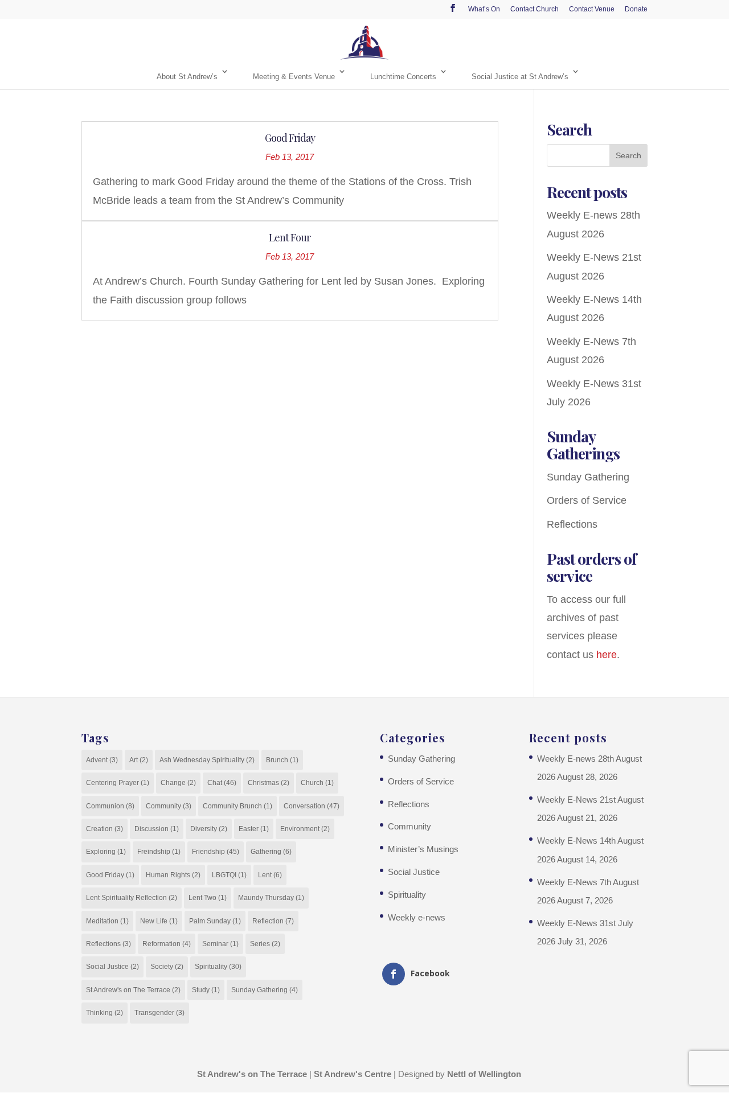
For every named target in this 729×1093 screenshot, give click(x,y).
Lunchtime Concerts (403, 76)
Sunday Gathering (588, 477)
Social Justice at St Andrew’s (520, 76)
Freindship (159, 852)
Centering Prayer (117, 783)
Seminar (220, 944)
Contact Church (534, 9)
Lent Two (208, 898)
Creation (104, 829)
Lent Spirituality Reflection (131, 898)
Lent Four (289, 237)
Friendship (215, 852)
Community (168, 806)
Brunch (282, 760)
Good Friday (290, 138)
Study (206, 990)
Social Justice (112, 967)
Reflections (572, 524)
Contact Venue (592, 9)
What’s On (484, 9)
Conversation (311, 806)
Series (265, 944)
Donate (636, 9)
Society (166, 967)
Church (317, 783)
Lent (270, 875)
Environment (305, 829)
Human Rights (173, 875)
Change (178, 783)
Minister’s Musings (423, 849)
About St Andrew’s (187, 76)
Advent (102, 760)
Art (138, 760)
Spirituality (218, 967)
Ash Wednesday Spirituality (207, 760)
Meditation (107, 921)
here (606, 654)
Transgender (159, 1013)
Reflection (273, 921)
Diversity (208, 829)
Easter (254, 829)
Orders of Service (586, 500)
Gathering (271, 852)
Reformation (166, 944)
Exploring (106, 852)
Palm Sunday (215, 921)
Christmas (268, 783)
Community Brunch (237, 806)
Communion (110, 806)
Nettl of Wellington (484, 1074)
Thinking (104, 1013)
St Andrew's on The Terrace (133, 990)
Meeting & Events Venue (294, 76)
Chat (221, 783)
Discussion (156, 829)
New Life (159, 921)
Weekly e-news (416, 917)
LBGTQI (229, 875)
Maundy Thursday (271, 898)
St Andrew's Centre (352, 1074)
